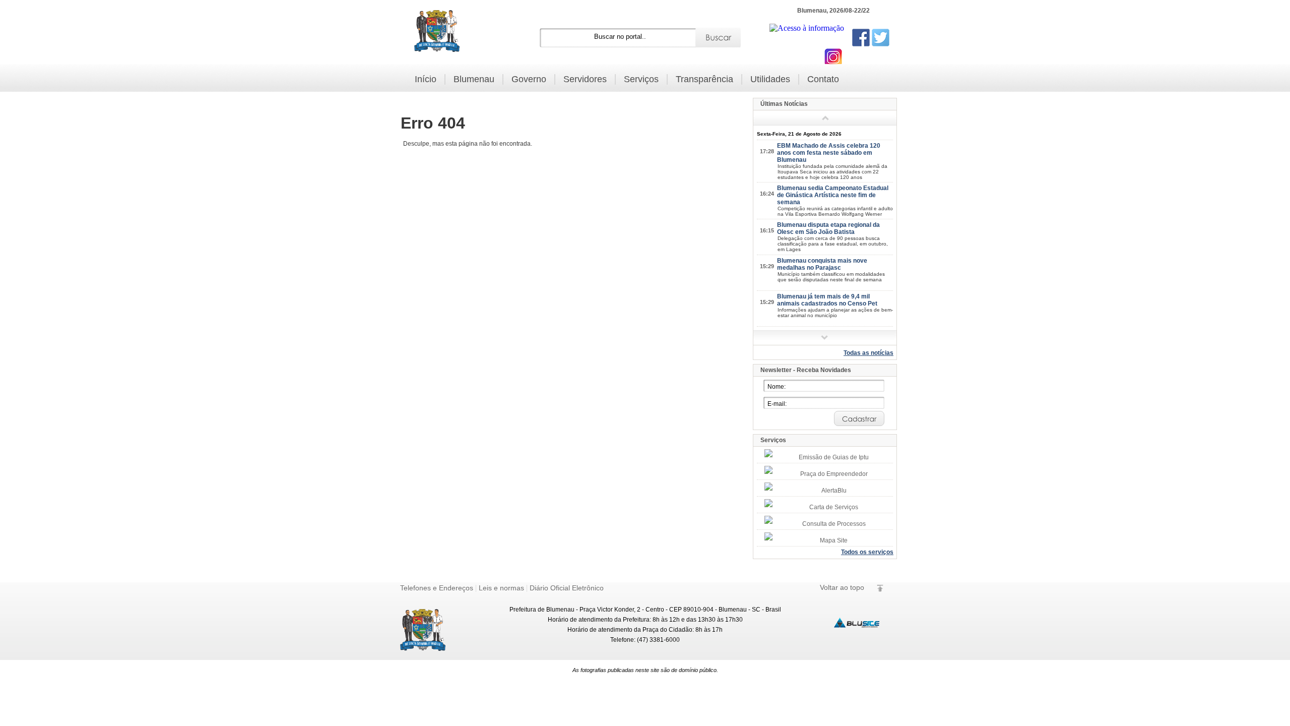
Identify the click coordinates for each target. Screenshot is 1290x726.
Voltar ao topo (842, 587)
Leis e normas (501, 588)
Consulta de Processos (834, 523)
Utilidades (770, 79)
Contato (823, 79)
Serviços (641, 79)
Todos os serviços (867, 552)
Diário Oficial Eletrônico (567, 588)
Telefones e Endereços (436, 588)
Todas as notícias (868, 352)
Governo (528, 79)
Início (425, 79)
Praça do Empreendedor (834, 473)
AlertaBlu (834, 490)
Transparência (704, 79)
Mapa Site (834, 540)
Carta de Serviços (833, 507)
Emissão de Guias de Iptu (834, 457)
